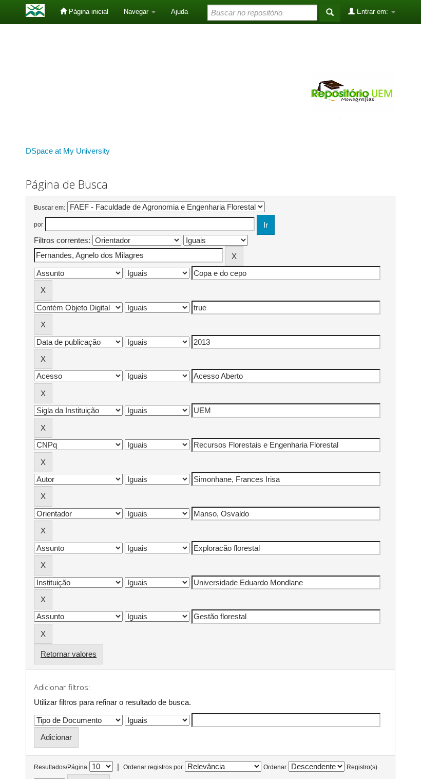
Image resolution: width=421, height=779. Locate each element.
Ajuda (179, 11)
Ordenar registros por (153, 767)
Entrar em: (372, 11)
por (38, 224)
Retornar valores (69, 654)
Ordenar (274, 767)
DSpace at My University (68, 150)
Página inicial (87, 11)
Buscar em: (49, 207)
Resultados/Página (60, 767)
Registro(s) (362, 767)
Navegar (137, 11)
